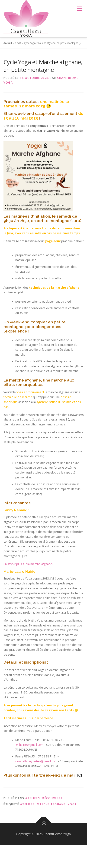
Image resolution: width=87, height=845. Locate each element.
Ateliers (32, 798)
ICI (79, 775)
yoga (72, 804)
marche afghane (51, 804)
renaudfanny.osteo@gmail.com (36, 761)
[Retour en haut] (43, 823)
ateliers (27, 804)
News (18, 43)
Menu (79, 9)
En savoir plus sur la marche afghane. (28, 564)
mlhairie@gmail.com (29, 745)
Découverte (52, 798)
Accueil (7, 43)
